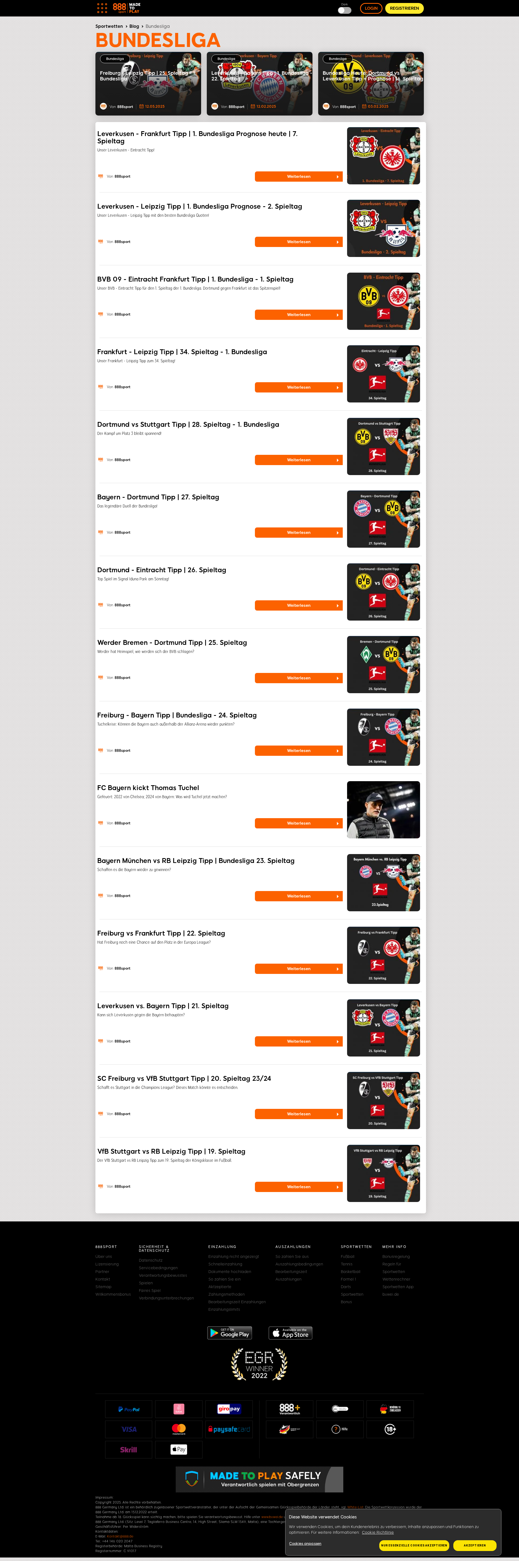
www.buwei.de (272, 1517)
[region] (393, 1532)
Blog (134, 26)
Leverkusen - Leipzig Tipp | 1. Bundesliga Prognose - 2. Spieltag (199, 206)
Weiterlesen (299, 176)
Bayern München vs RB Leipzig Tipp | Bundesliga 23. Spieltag (196, 861)
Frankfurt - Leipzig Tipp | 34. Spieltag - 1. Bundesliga (182, 352)
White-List (355, 1507)
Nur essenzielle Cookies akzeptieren (414, 1545)
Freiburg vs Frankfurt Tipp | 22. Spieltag (161, 933)
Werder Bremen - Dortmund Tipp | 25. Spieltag (172, 642)
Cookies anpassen (305, 1544)
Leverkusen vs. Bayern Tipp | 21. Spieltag (163, 1006)
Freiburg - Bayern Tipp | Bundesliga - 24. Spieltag (177, 715)
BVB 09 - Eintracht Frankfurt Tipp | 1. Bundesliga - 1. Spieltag (195, 279)
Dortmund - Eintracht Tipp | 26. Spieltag (161, 570)
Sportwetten (109, 26)
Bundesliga (115, 59)
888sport (125, 107)
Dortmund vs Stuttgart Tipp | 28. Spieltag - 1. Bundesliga (188, 424)
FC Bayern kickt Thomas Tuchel (148, 788)
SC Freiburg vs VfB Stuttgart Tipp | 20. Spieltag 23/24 (184, 1078)
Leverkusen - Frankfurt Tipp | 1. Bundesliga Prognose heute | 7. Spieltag (197, 137)
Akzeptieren (475, 1545)
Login (371, 8)
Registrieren (404, 8)
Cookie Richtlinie (378, 1532)
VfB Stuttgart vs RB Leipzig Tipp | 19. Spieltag (171, 1151)
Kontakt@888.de (120, 1536)
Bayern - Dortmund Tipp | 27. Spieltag (158, 497)
